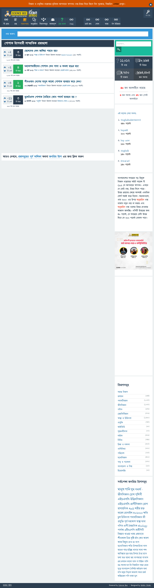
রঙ (119, 565)
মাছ (131, 554)
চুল (119, 517)
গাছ (125, 550)
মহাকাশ (132, 521)
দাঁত (119, 572)
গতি (127, 576)
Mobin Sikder (146, 585)
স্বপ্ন (123, 557)
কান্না (132, 576)
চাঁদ (136, 538)
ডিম (128, 538)
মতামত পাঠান (7, 585)
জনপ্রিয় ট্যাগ (56, 157)
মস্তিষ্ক (129, 550)
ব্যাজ (106, 23)
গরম (133, 534)
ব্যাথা (128, 557)
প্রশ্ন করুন (62, 23)
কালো (129, 561)
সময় (140, 572)
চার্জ (144, 572)
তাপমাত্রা (138, 557)
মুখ (135, 576)
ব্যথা (145, 568)
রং (134, 542)
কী (144, 517)
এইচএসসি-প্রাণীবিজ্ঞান (130, 504)
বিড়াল (128, 572)
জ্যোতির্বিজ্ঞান (123, 414)
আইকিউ (121, 427)
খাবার (135, 550)
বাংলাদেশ (126, 568)
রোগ (145, 504)
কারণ (146, 538)
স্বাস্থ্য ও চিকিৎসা (40, 55)
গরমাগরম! (25, 23)
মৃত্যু (119, 568)
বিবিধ (120, 440)
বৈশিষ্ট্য (133, 568)
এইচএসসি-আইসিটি (134, 530)
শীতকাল (122, 538)
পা (138, 561)
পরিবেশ (121, 453)
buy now (125, 140)
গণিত (120, 409)
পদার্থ (138, 489)
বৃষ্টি (132, 538)
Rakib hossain (67, 55)
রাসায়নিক (123, 509)
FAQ (71, 23)
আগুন (120, 550)
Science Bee (123, 585)
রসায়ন (120, 396)
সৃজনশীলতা (122, 431)
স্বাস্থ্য (138, 521)
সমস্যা (123, 565)
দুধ (127, 554)
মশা (119, 557)
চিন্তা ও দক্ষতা (39, 70)
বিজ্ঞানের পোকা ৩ (63, 101)
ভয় (132, 557)
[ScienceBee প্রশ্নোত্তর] (21, 13)
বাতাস (145, 557)
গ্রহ (119, 561)
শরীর (137, 509)
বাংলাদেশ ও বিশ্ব (125, 466)
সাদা (141, 550)
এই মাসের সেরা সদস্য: (127, 113)
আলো (120, 513)
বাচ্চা (142, 565)
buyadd (124, 130)
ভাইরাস (139, 568)
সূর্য (126, 521)
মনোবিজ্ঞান (122, 457)
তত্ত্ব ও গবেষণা (124, 462)
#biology (142, 526)
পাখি (146, 561)
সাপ (137, 542)
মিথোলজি (122, 470)
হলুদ (124, 572)
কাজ (120, 542)
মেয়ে (146, 565)
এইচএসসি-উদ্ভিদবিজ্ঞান (130, 499)
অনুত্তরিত (34, 23)
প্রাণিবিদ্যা (121, 449)
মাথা (143, 521)
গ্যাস (134, 561)
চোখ (132, 494)
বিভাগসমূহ (44, 23)
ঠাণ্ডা (141, 554)
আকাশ (134, 572)
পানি (127, 489)
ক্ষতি (145, 513)
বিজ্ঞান (121, 534)
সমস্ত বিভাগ (123, 392)
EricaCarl (125, 161)
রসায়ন (123, 561)
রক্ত (143, 509)
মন (127, 565)
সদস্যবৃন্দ (52, 23)
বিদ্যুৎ (125, 542)
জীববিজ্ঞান (122, 405)
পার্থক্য (121, 530)
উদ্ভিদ (141, 561)
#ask (131, 509)
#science (138, 513)
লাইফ (120, 435)
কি (131, 565)
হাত (145, 554)
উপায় (135, 554)
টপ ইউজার (116, 23)
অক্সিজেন (121, 576)
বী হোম (6, 23)
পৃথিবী (138, 494)
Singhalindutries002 (131, 120)
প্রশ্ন (15, 23)
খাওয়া (127, 534)
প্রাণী (126, 526)
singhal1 (125, 150)
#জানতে (140, 534)
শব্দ (145, 550)
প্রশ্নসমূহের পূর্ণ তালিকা (30, 157)
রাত (130, 542)
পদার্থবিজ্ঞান (41, 85)
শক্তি (130, 546)
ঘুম (132, 489)
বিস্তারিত (135, 565)
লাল (145, 546)
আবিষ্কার (121, 554)
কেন (141, 538)
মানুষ (121, 489)
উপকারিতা (138, 546)
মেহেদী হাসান (64, 70)
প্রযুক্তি (39, 101)
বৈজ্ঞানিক (133, 526)
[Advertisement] (58, 132)
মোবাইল (128, 513)
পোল (97, 23)
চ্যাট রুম (88, 23)
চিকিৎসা (125, 517)
